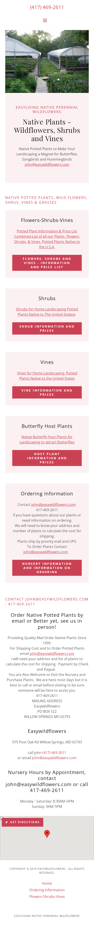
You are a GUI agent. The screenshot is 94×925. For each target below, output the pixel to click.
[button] (47, 20)
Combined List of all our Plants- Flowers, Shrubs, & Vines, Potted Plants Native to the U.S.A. (47, 241)
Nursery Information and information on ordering (47, 568)
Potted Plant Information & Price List (47, 231)
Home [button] (47, 883)
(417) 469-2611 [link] (47, 7)
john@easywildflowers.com (47, 164)
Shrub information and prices (47, 328)
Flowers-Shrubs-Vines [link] (47, 896)
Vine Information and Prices (47, 392)
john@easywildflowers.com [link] (54, 757)
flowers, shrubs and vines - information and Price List (47, 263)
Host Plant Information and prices (47, 458)
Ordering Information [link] (47, 890)
